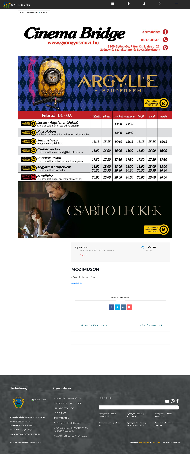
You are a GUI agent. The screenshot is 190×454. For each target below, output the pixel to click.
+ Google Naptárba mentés (93, 325)
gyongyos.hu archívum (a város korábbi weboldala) (71, 429)
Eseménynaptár (32, 13)
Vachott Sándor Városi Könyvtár (164, 424)
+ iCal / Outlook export (151, 325)
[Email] (129, 307)
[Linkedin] (123, 307)
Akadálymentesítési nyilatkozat (71, 436)
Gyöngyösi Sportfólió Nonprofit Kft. (163, 415)
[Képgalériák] (112, 3)
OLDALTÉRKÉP (106, 398)
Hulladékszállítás (64, 408)
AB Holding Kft (157, 442)
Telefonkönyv (61, 418)
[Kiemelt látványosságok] (128, 3)
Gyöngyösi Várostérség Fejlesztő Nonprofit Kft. (136, 424)
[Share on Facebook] (111, 307)
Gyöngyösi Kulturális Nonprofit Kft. (107, 415)
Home (22, 13)
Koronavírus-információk (68, 398)
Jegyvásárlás (76, 283)
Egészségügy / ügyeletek (67, 403)
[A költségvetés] (144, 3)
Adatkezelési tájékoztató (67, 423)
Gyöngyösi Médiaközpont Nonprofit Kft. (137, 415)
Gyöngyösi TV (144, 442)
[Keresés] (160, 3)
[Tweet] (117, 307)
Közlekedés (60, 413)
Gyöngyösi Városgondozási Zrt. (110, 424)
